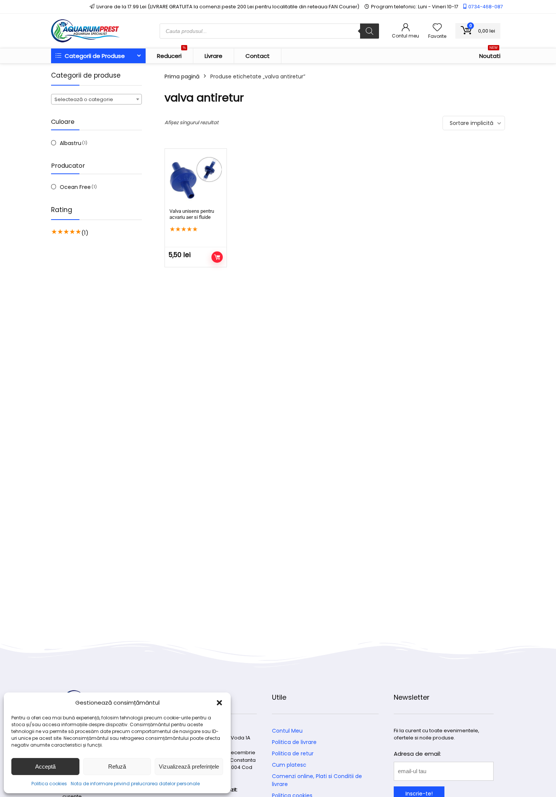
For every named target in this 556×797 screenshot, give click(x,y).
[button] (219, 703)
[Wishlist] (437, 28)
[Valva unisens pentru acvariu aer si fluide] (195, 179)
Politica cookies (49, 783)
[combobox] (96, 99)
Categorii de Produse (94, 56)
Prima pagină (182, 76)
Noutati (489, 54)
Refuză (117, 766)
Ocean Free (75, 187)
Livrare (213, 56)
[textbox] (96, 99)
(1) (85, 233)
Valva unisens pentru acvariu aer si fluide (191, 214)
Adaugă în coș (217, 257)
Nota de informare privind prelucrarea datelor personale (135, 783)
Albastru (70, 143)
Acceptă (45, 766)
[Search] (369, 31)
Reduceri (171, 54)
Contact (257, 56)
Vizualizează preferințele (189, 766)
